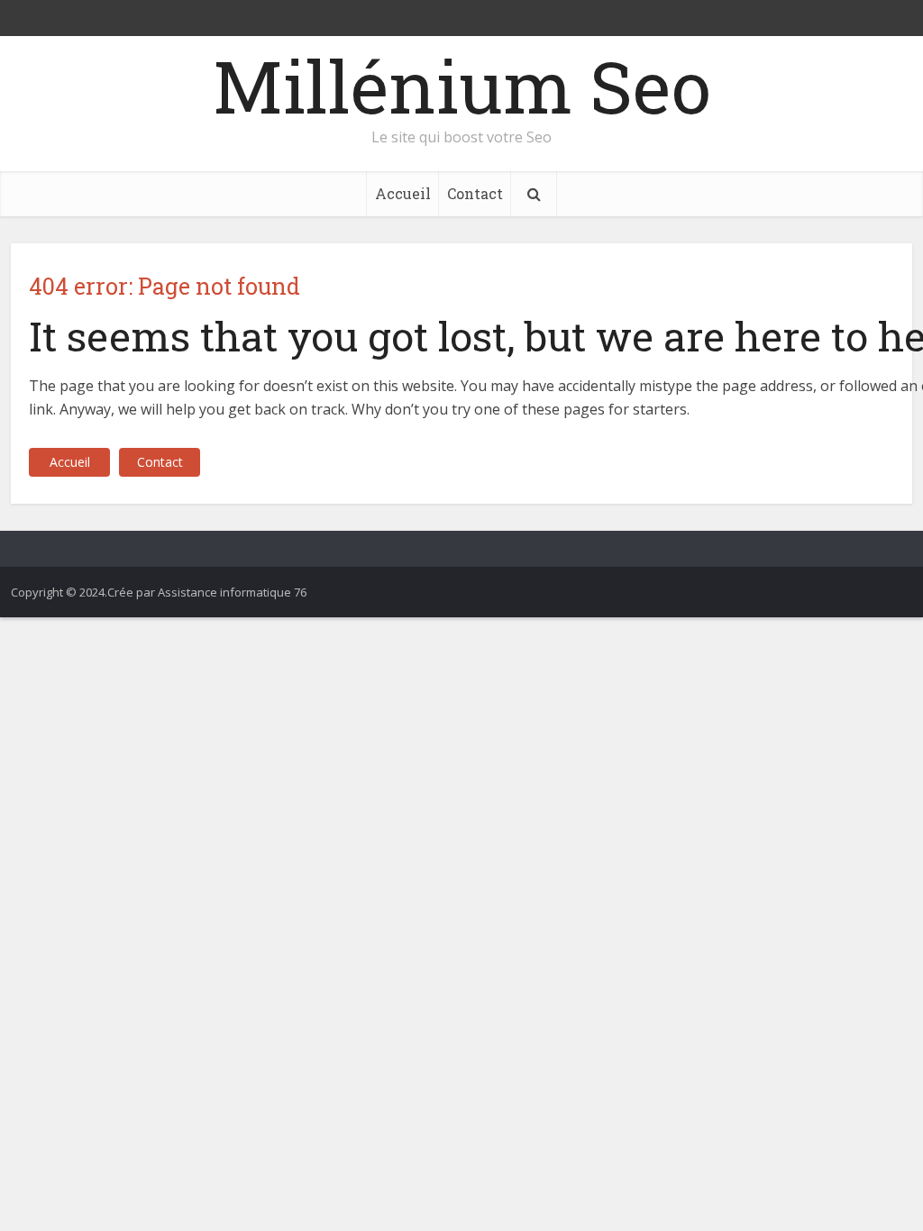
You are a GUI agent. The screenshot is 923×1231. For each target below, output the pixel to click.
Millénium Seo (462, 86)
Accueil (403, 193)
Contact (475, 193)
